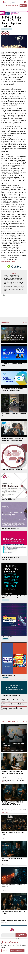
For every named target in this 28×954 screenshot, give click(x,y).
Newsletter (23, 5)
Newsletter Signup (21, 935)
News (5, 939)
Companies (15, 939)
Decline (5, 951)
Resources (21, 939)
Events (9, 939)
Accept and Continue (17, 951)
